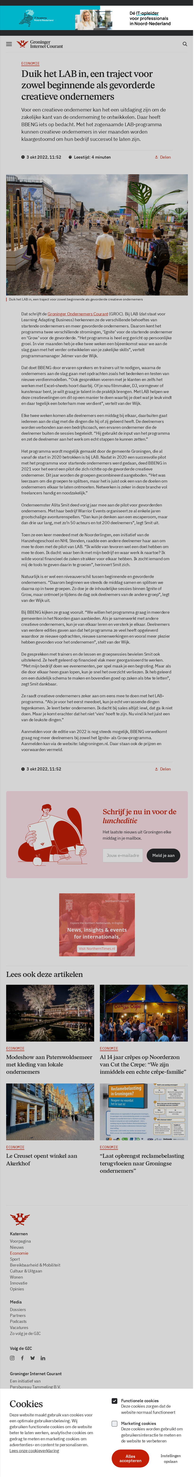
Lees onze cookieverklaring (34, 1450)
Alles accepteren (130, 1458)
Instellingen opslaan (171, 1458)
